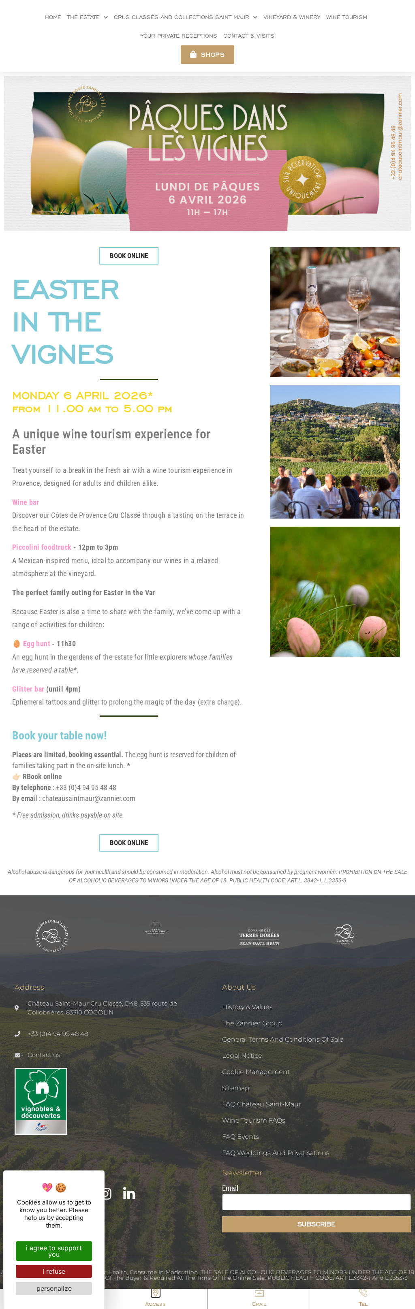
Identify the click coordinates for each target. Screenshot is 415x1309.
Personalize (54, 1288)
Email (259, 1303)
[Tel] (363, 1293)
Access (155, 1303)
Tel (363, 1303)
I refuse (54, 1271)
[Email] (259, 1293)
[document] (207, 654)
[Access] (156, 1293)
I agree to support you (54, 1251)
